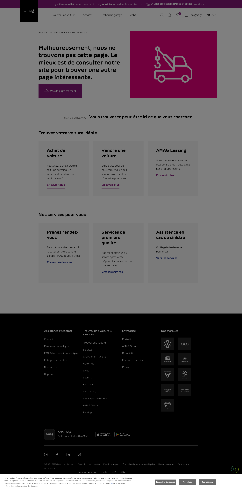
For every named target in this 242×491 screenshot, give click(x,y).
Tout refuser (187, 482)
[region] (121, 482)
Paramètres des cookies (165, 482)
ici (112, 483)
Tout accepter (207, 482)
